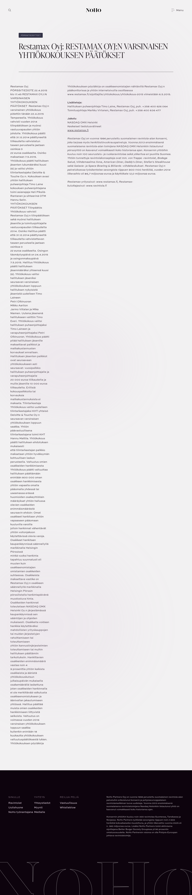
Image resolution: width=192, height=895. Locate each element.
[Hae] (9, 10)
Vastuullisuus (68, 803)
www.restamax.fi (78, 130)
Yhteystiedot (42, 803)
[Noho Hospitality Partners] (93, 10)
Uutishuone (15, 807)
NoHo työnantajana (19, 812)
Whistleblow (68, 807)
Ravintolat (15, 803)
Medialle (39, 812)
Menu (180, 10)
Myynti (38, 807)
